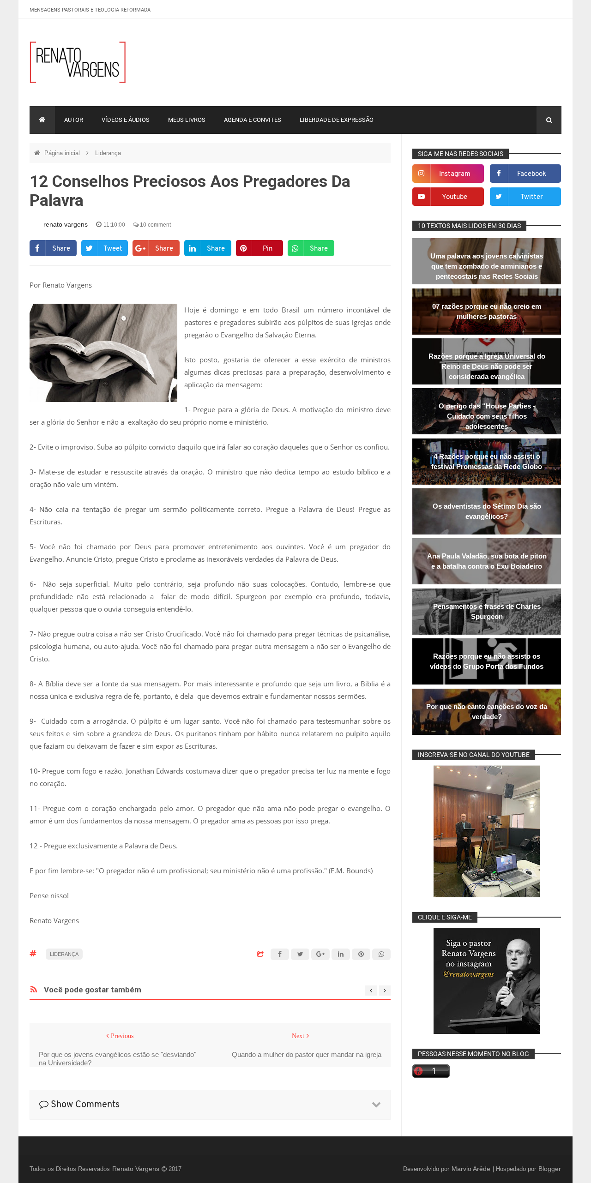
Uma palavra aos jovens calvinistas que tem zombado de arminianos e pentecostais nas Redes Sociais (486, 266)
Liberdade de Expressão (337, 119)
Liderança (108, 153)
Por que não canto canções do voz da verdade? (486, 712)
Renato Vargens (136, 1168)
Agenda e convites (252, 119)
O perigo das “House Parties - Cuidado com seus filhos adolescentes (487, 416)
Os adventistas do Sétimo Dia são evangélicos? (487, 511)
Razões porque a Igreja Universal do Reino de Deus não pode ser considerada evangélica (486, 366)
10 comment (155, 225)
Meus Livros (186, 119)
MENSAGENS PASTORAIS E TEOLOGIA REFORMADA (90, 10)
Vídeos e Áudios (126, 119)
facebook (531, 174)
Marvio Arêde (472, 1168)
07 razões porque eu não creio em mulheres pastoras (486, 311)
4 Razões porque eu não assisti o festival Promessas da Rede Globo (486, 461)
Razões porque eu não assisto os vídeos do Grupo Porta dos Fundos (486, 661)
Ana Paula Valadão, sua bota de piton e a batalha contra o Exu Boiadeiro (487, 561)
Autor (73, 119)
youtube (454, 197)
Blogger (549, 1168)
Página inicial (63, 153)
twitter (531, 197)
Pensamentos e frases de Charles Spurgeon (487, 611)
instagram (454, 174)
